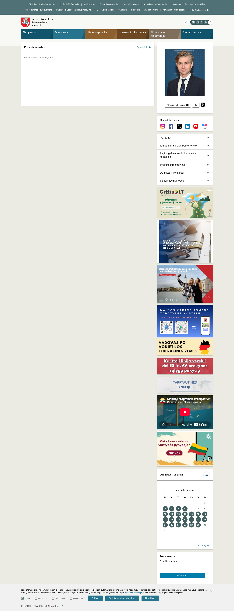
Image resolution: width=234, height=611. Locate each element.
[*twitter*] (203, 105)
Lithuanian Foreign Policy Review (179, 145)
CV (196, 105)
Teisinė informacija (71, 4)
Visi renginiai (204, 545)
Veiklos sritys (89, 4)
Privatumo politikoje (133, 593)
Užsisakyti (182, 575)
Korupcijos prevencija (108, 4)
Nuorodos (135, 10)
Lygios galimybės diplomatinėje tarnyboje (178, 155)
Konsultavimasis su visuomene (38, 10)
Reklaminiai (78, 598)
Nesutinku (150, 598)
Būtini (27, 598)
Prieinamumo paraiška (195, 4)
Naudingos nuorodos (172, 180)
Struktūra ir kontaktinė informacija (44, 4)
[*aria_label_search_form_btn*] (186, 22)
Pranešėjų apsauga (130, 4)
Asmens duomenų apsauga (175, 10)
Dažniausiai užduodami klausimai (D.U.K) (74, 10)
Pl (202, 22)
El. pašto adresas (168, 561)
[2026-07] (163, 491)
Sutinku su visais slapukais (122, 598)
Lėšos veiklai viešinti (105, 10)
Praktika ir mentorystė (172, 164)
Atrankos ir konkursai (172, 172)
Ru (206, 22)
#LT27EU (165, 137)
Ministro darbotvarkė (176, 105)
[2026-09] (206, 491)
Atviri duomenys (151, 10)
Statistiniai (60, 598)
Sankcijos (122, 10)
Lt (210, 22)
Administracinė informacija (155, 4)
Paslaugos (176, 4)
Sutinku (95, 598)
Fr (197, 22)
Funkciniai (42, 598)
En (193, 22)
